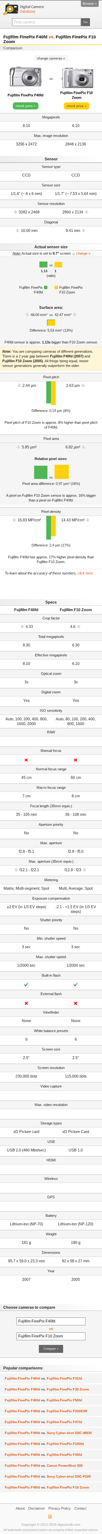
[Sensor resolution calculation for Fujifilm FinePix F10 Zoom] (86, 211)
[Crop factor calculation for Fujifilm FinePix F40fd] (22, 626)
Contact (80, 1508)
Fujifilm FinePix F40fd (25, 95)
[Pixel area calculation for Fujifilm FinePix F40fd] (18, 446)
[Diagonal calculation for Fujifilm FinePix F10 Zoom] (83, 230)
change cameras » (51, 58)
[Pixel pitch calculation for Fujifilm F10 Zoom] (83, 385)
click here (85, 573)
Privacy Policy (59, 1508)
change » (83, 253)
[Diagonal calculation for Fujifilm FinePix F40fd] (17, 230)
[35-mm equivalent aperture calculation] (16, 869)
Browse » (90, 3)
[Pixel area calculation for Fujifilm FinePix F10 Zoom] (83, 446)
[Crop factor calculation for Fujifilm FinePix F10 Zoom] (78, 626)
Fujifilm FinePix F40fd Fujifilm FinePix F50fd (43, 1400)
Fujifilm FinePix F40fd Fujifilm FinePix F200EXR (46, 1411)
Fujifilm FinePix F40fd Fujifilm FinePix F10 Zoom (47, 1487)
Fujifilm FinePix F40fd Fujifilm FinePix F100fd (44, 1444)
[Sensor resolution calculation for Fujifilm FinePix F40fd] (15, 211)
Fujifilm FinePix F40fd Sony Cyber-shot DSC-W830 (48, 1433)
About (20, 1508)
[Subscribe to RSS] (50, 1516)
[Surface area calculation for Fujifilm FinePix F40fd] (27, 314)
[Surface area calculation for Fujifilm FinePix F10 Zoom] (74, 314)
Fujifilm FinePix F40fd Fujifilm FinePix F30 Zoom (47, 1389)
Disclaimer (36, 1508)
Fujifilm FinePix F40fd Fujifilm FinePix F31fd (43, 1378)
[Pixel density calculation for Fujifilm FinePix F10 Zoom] (87, 519)
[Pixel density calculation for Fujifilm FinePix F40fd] (14, 519)
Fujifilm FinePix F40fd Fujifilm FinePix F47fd (43, 1422)
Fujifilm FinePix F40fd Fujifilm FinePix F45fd (43, 1455)
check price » (26, 106)
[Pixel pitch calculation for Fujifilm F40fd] (19, 385)
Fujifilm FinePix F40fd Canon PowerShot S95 (44, 1465)
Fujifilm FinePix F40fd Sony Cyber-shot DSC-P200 (48, 1476)
